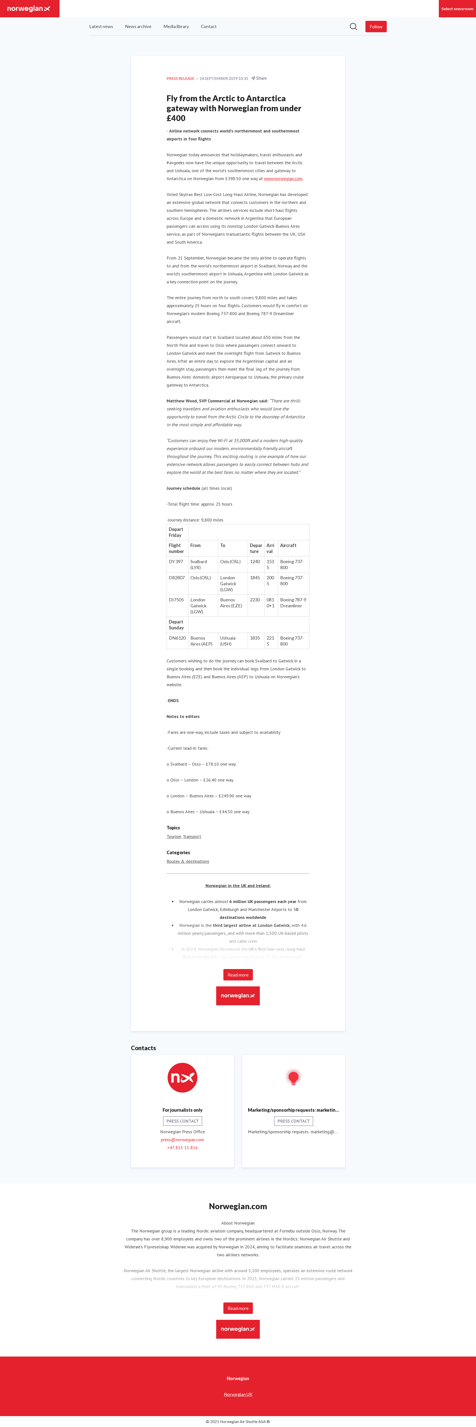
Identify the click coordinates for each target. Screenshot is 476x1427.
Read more (238, 974)
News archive (138, 26)
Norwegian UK (238, 1394)
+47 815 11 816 (182, 1147)
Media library (176, 26)
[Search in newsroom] (353, 27)
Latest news (101, 26)
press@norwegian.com (182, 1139)
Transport (192, 836)
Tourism (174, 836)
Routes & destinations (188, 861)
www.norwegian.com (283, 178)
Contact (209, 26)
